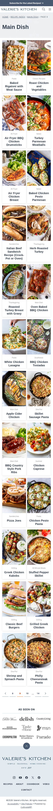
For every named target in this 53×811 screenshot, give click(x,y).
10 (27, 693)
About (19, 784)
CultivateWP (26, 807)
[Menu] (50, 9)
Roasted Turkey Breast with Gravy (14, 310)
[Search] (44, 9)
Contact (26, 790)
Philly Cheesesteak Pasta (38, 679)
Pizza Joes (14, 520)
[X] (33, 777)
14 (38, 693)
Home (5, 17)
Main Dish (32, 17)
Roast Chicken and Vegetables (39, 86)
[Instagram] (14, 777)
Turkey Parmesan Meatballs (39, 141)
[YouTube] (20, 777)
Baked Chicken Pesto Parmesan (39, 196)
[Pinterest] (39, 777)
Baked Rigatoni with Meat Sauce (14, 86)
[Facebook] (26, 777)
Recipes (8, 784)
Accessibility (13, 804)
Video (46, 784)
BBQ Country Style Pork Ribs (14, 469)
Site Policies (26, 804)
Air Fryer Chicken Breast (14, 196)
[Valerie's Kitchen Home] (18, 9)
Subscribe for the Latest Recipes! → (26, 3)
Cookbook (33, 784)
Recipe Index (18, 17)
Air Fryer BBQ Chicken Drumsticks (14, 141)
